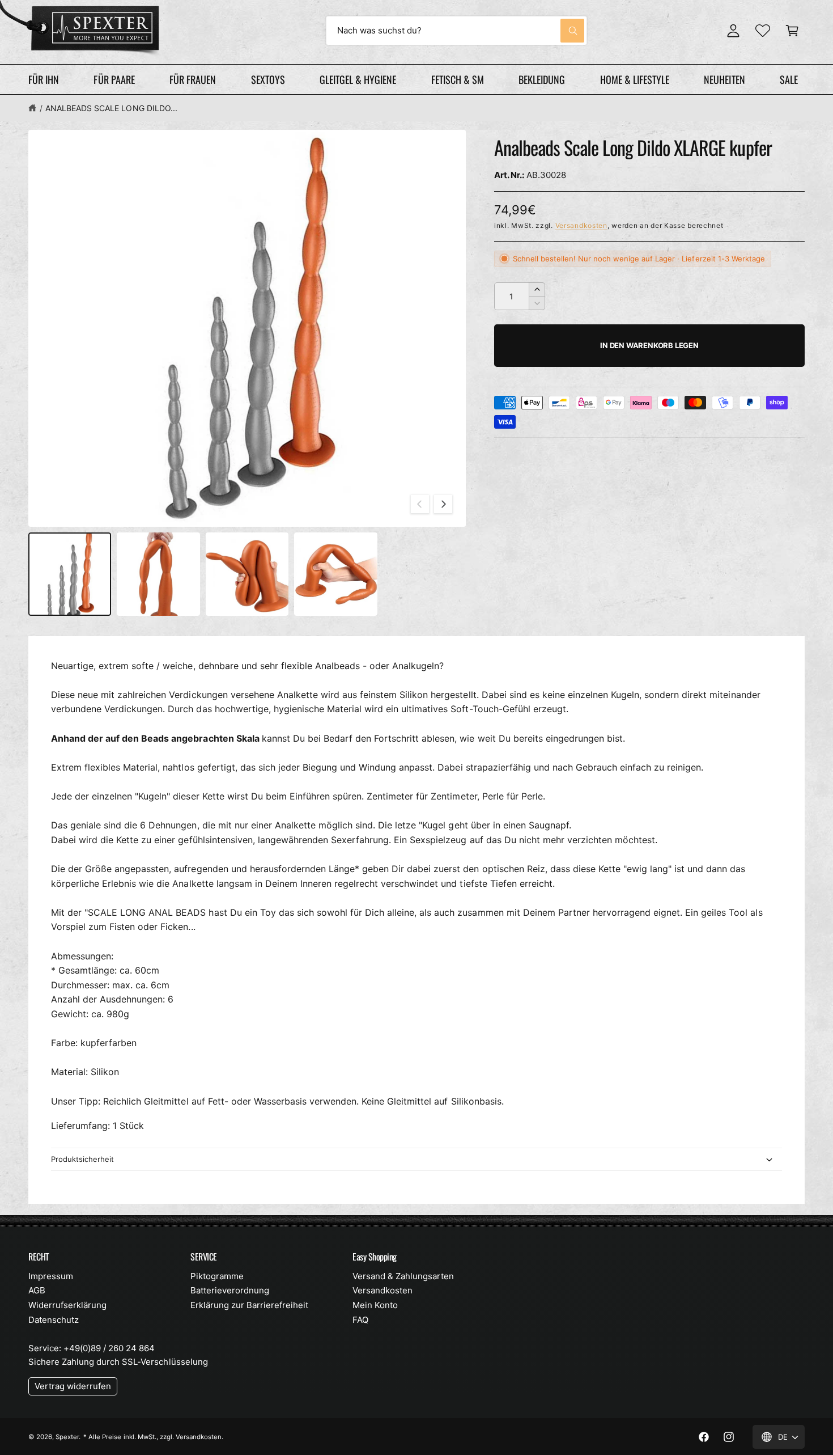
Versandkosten (581, 225)
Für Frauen (192, 79)
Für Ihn (43, 79)
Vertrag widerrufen (73, 1386)
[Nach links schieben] (420, 504)
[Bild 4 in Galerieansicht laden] (335, 573)
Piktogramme (217, 1276)
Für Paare (114, 79)
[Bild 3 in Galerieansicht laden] (247, 573)
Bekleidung (541, 79)
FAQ (360, 1319)
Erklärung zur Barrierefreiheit (249, 1305)
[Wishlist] (762, 30)
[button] (792, 30)
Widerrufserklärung (67, 1305)
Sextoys (268, 79)
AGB (36, 1290)
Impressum (50, 1276)
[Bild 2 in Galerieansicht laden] (158, 573)
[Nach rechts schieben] (443, 504)
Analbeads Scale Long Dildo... (111, 108)
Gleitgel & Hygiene (358, 79)
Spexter (67, 1437)
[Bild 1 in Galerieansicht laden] (69, 573)
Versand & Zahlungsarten (403, 1276)
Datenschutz (53, 1319)
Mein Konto (375, 1305)
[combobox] (456, 30)
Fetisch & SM (457, 79)
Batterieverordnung (229, 1290)
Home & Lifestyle (634, 79)
